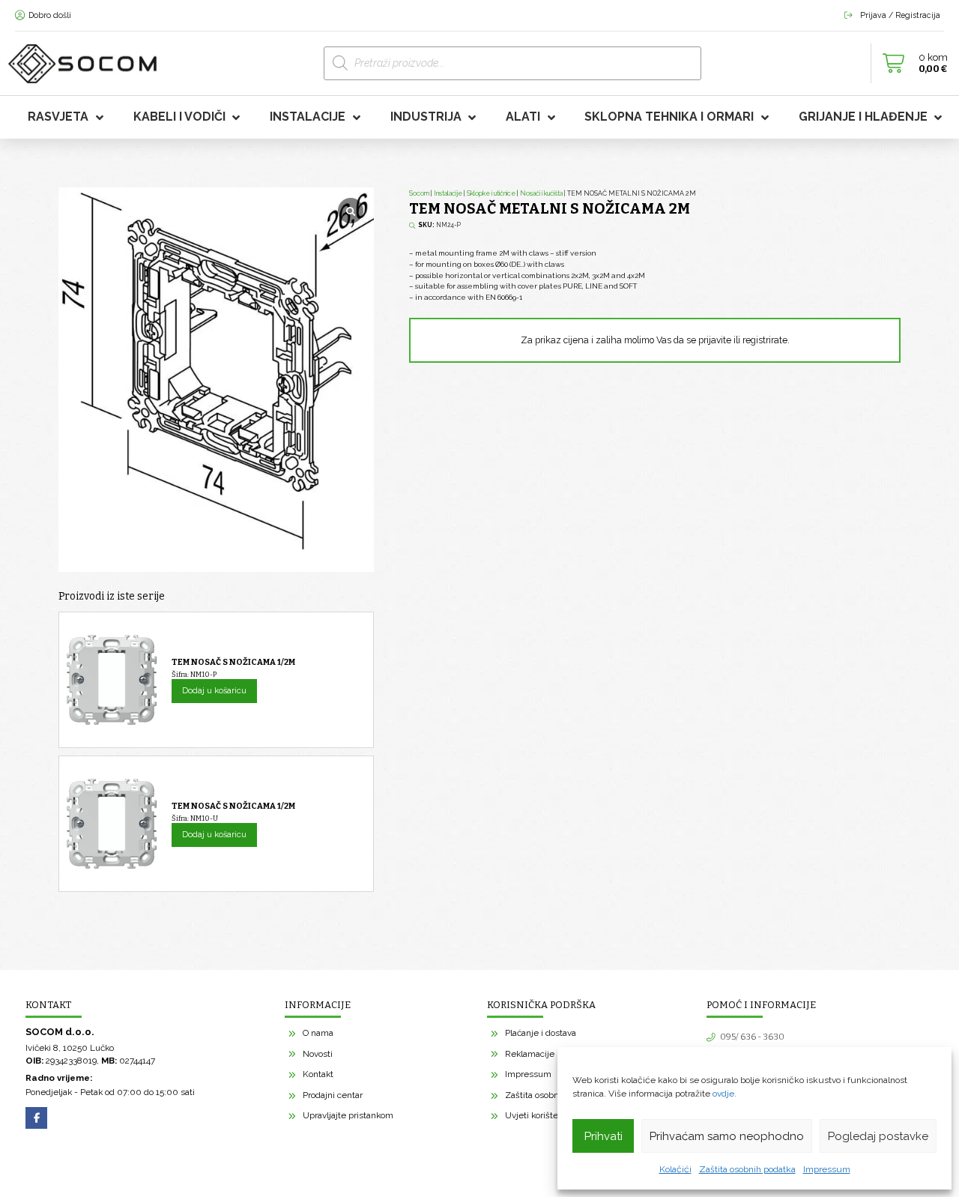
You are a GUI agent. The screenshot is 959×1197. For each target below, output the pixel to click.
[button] (911, 63)
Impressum (826, 1169)
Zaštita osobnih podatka (747, 1169)
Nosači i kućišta (541, 193)
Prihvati (603, 1136)
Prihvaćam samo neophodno (727, 1136)
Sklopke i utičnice (491, 193)
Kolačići (675, 1169)
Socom (419, 193)
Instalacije (448, 193)
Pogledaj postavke (878, 1136)
